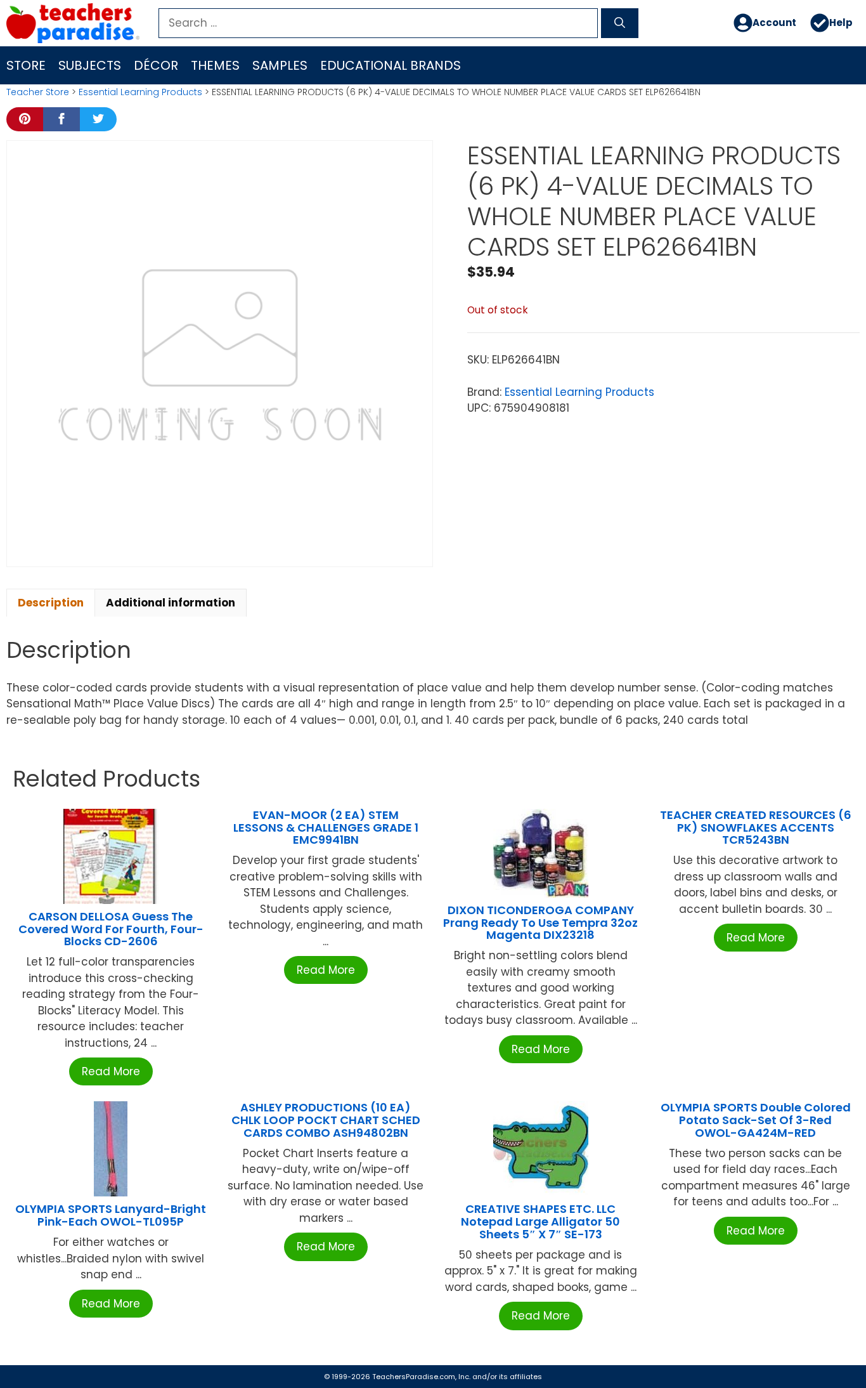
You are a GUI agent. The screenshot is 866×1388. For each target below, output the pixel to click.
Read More (111, 1071)
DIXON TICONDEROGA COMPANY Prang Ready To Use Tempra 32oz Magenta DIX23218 (540, 922)
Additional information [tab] (170, 602)
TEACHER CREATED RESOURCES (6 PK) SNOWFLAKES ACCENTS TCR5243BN (755, 827)
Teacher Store (37, 92)
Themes (215, 65)
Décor (156, 65)
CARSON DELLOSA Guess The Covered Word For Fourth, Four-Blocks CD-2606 (111, 929)
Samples (279, 65)
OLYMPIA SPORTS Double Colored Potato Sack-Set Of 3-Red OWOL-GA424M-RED (756, 1120)
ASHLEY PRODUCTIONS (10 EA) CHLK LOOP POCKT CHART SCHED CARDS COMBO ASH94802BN (325, 1120)
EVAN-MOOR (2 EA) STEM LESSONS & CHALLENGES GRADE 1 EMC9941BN (325, 827)
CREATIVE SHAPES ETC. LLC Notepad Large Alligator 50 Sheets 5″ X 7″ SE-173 (540, 1221)
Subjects (89, 65)
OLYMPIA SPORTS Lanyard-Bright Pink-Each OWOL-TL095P (110, 1215)
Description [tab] (51, 602)
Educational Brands (390, 65)
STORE (26, 65)
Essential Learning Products (140, 92)
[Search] (619, 23)
